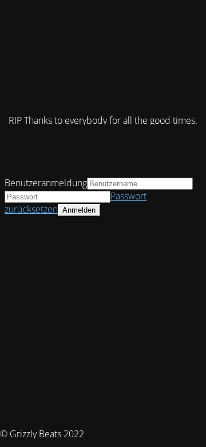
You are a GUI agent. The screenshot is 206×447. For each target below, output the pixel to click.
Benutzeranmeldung (46, 183)
